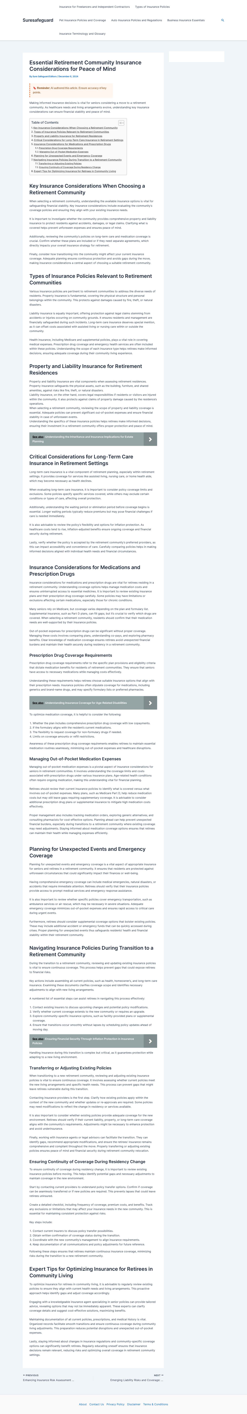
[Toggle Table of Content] (119, 123)
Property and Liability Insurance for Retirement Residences (68, 136)
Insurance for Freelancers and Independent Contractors (94, 6)
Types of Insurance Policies (152, 6)
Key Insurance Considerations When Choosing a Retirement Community (75, 127)
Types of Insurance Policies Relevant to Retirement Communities (71, 131)
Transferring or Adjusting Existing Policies (59, 163)
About (83, 1404)
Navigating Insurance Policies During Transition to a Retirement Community (77, 159)
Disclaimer (133, 1404)
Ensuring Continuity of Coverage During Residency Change (70, 167)
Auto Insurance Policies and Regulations (136, 20)
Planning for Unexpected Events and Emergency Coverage (68, 155)
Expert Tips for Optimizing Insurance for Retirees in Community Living (75, 171)
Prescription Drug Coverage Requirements (61, 148)
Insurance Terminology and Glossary (82, 33)
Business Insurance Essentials (186, 20)
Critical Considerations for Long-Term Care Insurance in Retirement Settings (78, 140)
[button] (222, 20)
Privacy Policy (116, 1404)
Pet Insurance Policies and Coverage (82, 20)
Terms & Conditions (155, 1404)
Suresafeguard (38, 20)
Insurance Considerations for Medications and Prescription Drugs (72, 144)
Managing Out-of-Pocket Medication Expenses (63, 151)
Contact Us (96, 1404)
